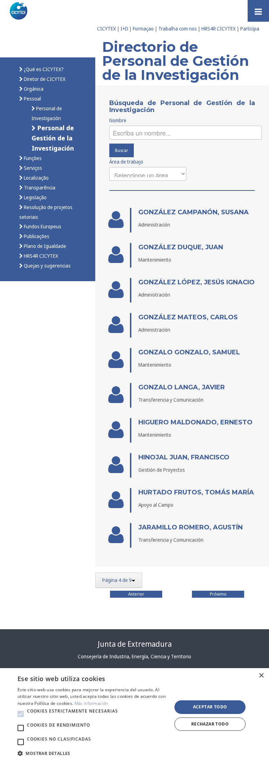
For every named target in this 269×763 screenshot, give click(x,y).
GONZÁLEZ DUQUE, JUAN (180, 247)
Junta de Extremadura (135, 644)
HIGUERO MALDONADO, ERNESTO (195, 422)
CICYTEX (106, 28)
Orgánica (33, 88)
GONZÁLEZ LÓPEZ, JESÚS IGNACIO (196, 282)
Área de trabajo (126, 161)
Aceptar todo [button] (210, 707)
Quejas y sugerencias (47, 265)
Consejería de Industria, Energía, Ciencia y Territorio (134, 656)
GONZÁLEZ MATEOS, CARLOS (188, 317)
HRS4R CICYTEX (218, 28)
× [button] (261, 675)
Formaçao (143, 28)
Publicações (36, 236)
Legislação (35, 197)
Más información (91, 703)
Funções (32, 158)
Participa (249, 28)
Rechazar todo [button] (210, 724)
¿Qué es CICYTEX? (43, 69)
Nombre (117, 120)
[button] (21, 714)
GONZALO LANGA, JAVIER (181, 387)
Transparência (39, 187)
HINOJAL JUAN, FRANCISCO (183, 457)
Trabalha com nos (177, 28)
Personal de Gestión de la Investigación (53, 137)
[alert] (134, 715)
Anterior (136, 594)
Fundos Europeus (42, 226)
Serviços (32, 168)
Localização (36, 177)
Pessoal (32, 98)
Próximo (218, 594)
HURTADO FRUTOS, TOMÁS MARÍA (196, 492)
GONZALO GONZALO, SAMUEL (189, 352)
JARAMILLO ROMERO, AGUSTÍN (190, 527)
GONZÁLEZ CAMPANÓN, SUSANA (193, 212)
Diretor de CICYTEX (44, 79)
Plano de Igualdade (44, 246)
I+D (124, 28)
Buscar (121, 150)
